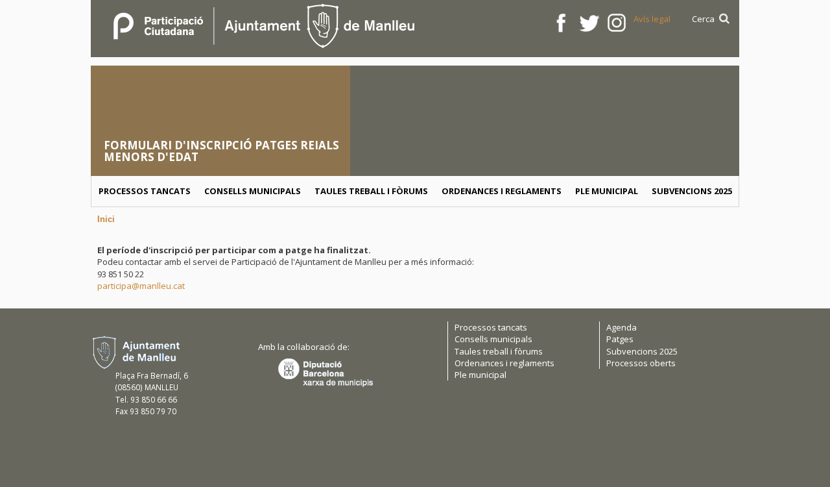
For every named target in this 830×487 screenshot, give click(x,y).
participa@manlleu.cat (141, 286)
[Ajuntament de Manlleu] (262, 24)
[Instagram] (617, 22)
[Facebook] (561, 22)
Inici (106, 219)
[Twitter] (589, 22)
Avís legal (652, 19)
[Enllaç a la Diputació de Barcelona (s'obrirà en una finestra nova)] (326, 372)
